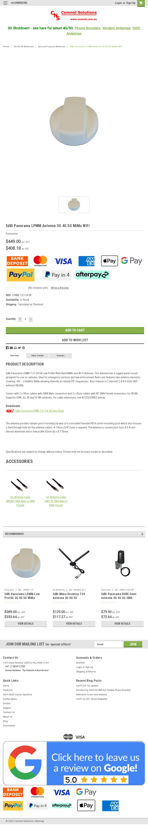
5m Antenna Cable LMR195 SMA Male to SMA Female (56, 501)
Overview (14, 355)
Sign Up (130, 2)
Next (142, 534)
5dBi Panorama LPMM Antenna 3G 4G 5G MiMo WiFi (96, 46)
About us (7, 716)
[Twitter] (19, 347)
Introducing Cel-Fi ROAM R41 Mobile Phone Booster (103, 690)
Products (8, 690)
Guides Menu (10, 699)
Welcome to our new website (91, 694)
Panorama (9, 590)
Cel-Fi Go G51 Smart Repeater (91, 699)
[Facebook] (7, 347)
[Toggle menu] (5, 5)
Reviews (61, 355)
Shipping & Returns (86, 671)
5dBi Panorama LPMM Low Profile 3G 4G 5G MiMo (22, 596)
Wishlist (80, 662)
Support (7, 708)
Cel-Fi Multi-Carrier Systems (17, 694)
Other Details (37, 355)
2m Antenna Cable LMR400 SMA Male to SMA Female (20, 501)
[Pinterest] (23, 347)
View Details (26, 623)
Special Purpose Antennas (51, 46)
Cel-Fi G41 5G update (87, 685)
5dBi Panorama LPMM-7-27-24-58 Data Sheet (39, 410)
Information (9, 725)
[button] (74, 763)
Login (118, 2)
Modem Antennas (117, 28)
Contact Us (9, 712)
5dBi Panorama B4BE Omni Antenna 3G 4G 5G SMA (118, 596)
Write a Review (60, 287)
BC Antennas (59, 590)
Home (6, 46)
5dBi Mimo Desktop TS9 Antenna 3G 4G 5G (69, 596)
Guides (6, 703)
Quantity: (11, 318)
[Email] (11, 347)
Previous (137, 534)
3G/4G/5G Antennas (23, 46)
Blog (5, 721)
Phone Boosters (88, 28)
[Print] (15, 347)
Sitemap (39, 821)
